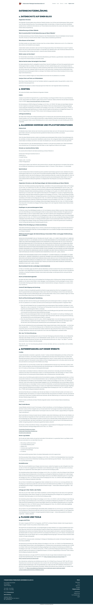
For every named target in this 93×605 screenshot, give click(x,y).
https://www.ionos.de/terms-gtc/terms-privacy (38, 101)
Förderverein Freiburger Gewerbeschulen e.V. (34, 3)
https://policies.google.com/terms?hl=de (28, 558)
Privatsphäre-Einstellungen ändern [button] (27, 429)
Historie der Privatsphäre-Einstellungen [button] (28, 431)
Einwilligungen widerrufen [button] (25, 432)
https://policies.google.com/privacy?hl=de (54, 556)
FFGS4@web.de (10, 592)
